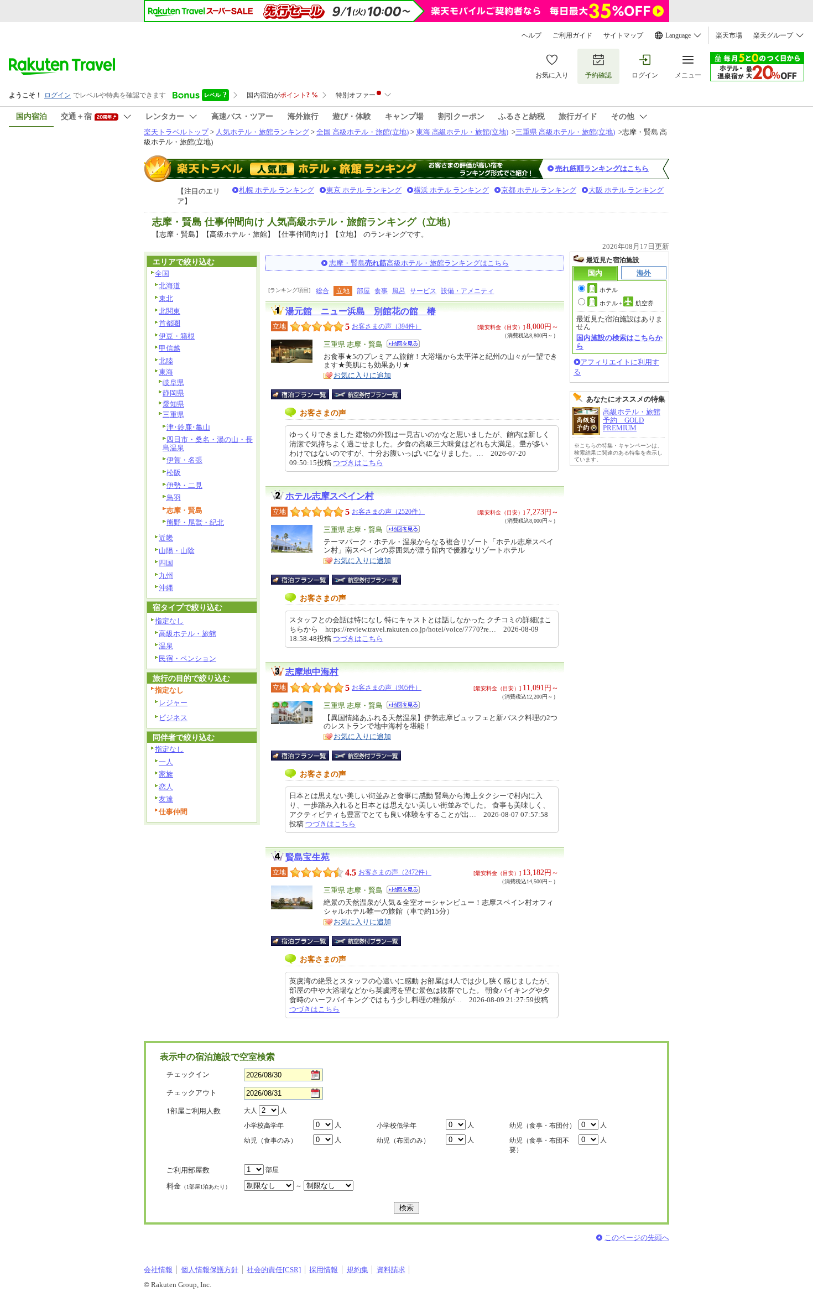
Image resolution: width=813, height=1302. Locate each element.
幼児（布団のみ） (403, 1140)
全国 (162, 273)
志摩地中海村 (311, 671)
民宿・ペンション (187, 658)
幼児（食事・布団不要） (539, 1145)
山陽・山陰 (177, 550)
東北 (166, 298)
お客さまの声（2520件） (388, 511)
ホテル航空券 (627, 303)
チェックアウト (191, 1093)
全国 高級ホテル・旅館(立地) (362, 132)
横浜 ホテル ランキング (451, 190)
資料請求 (391, 1269)
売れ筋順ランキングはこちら (602, 168)
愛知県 (173, 404)
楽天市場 (729, 35)
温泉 (166, 646)
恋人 (166, 787)
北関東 (169, 311)
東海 (166, 372)
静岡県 (173, 393)
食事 (381, 291)
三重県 (173, 414)
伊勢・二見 (184, 485)
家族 (166, 774)
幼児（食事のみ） (270, 1140)
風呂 (398, 291)
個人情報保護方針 (209, 1269)
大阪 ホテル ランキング (626, 190)
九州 (166, 575)
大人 (250, 1110)
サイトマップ (623, 35)
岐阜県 (173, 382)
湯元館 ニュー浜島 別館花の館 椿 (360, 311)
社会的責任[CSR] (274, 1269)
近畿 (166, 538)
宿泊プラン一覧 (305, 394)
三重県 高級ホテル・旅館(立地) (565, 132)
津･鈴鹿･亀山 (188, 427)
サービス (423, 291)
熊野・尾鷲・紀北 (195, 522)
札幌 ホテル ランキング (276, 190)
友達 (166, 799)
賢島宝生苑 (307, 857)
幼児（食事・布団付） (542, 1125)
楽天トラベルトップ (176, 132)
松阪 (173, 472)
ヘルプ (531, 35)
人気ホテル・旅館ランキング (262, 132)
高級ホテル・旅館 (187, 633)
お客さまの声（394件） (386, 326)
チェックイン (188, 1074)
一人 (166, 762)
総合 (322, 291)
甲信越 (169, 348)
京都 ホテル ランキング (538, 190)
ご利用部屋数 (188, 1170)
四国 (166, 563)
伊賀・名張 (184, 460)
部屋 (363, 291)
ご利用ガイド (572, 35)
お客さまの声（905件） (386, 687)
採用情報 (323, 1269)
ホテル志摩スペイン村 (329, 496)
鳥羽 (173, 497)
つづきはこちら (358, 463)
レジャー (173, 703)
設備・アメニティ (467, 291)
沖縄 (166, 588)
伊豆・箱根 (177, 336)
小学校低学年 (396, 1125)
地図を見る (403, 344)
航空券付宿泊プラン (366, 394)
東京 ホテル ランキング (364, 190)
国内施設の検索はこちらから (619, 342)
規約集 (357, 1269)
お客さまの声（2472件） (394, 872)
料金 (198, 1186)
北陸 (166, 361)
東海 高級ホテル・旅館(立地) (462, 132)
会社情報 (158, 1269)
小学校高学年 (264, 1125)
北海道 (169, 286)
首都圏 (169, 323)
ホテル (609, 290)
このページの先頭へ (636, 1237)
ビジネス (173, 718)
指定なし (169, 621)
